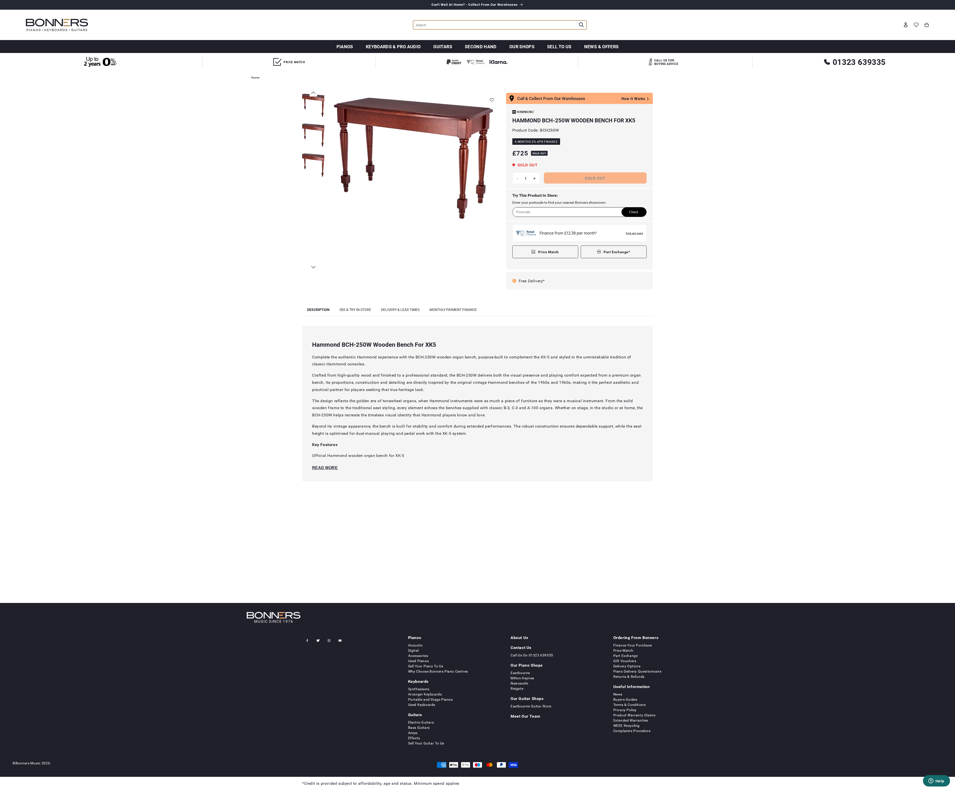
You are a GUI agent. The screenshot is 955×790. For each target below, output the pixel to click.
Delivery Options (627, 666)
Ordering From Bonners (636, 637)
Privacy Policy (625, 709)
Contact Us (521, 647)
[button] (926, 24)
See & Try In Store (355, 309)
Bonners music (28, 763)
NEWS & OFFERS (601, 46)
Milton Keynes (522, 678)
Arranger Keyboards (425, 694)
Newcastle (519, 683)
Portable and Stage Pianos (430, 699)
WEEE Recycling (626, 725)
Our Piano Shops (527, 665)
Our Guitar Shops (527, 698)
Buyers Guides (625, 699)
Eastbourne (520, 672)
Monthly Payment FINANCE (453, 309)
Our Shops (521, 46)
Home (255, 77)
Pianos (344, 46)
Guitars (442, 46)
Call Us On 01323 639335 (532, 655)
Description (318, 309)
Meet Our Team (525, 716)
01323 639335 (859, 61)
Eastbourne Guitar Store (531, 706)
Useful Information (631, 686)
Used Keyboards (421, 704)
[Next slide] (313, 267)
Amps (413, 732)
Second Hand (481, 46)
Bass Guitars (419, 727)
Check (633, 212)
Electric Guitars (421, 722)
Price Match (548, 251)
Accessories (418, 655)
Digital (413, 650)
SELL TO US (559, 46)
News (617, 694)
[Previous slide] (313, 93)
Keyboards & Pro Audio (393, 46)
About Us (519, 637)
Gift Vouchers (624, 660)
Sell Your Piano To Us (425, 666)
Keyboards (418, 681)
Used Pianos (418, 660)
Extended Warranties (630, 720)
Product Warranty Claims (634, 715)
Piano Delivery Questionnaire (637, 671)
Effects (414, 738)
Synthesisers (419, 689)
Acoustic (415, 645)
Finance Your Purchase (632, 645)
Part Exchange (625, 655)
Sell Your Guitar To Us (426, 743)
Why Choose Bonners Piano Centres (438, 671)
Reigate (517, 688)
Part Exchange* (617, 251)
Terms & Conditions (629, 704)
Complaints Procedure (632, 730)
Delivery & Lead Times (400, 309)
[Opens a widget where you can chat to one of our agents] (936, 781)
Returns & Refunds (629, 676)
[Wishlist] (916, 24)
